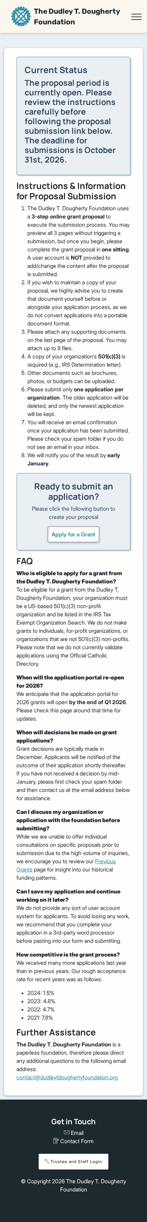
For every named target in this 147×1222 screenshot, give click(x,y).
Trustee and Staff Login (75, 1161)
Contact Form (76, 1141)
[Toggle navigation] (136, 17)
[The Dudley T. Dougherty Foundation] (21, 16)
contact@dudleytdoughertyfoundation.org (67, 1077)
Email (76, 1132)
